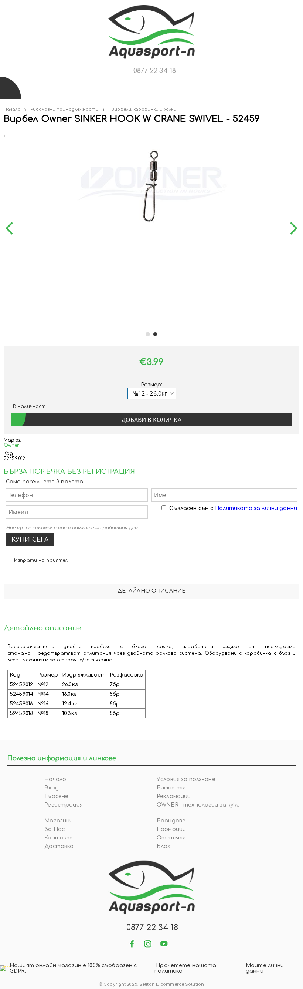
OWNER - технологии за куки (198, 805)
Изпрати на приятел (41, 560)
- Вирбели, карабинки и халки (142, 109)
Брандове (171, 821)
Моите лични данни (265, 968)
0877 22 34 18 (154, 70)
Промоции (171, 829)
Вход (51, 788)
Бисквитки (172, 788)
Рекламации (174, 796)
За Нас (54, 829)
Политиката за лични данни (256, 508)
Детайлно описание (151, 591)
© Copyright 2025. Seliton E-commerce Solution (151, 984)
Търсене (56, 796)
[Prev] (12, 228)
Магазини (58, 821)
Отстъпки (172, 838)
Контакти (59, 838)
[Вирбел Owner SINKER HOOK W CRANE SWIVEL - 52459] (4, 134)
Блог (164, 846)
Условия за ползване (186, 779)
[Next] (291, 228)
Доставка (59, 846)
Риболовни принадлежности (64, 109)
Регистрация (63, 805)
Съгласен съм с (233, 508)
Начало (12, 109)
